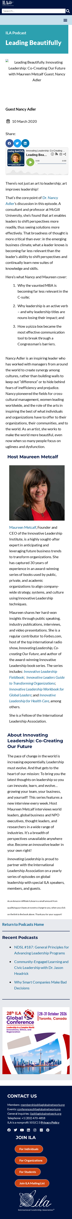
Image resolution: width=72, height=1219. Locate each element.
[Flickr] (41, 1130)
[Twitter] (15, 1130)
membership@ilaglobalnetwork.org (43, 1104)
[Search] (68, 11)
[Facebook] (9, 1130)
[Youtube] (22, 1130)
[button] (65, 20)
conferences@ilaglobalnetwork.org (39, 1109)
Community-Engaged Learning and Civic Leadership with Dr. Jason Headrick (41, 967)
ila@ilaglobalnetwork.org (45, 1113)
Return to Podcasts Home (23, 924)
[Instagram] (35, 1130)
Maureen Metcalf (22, 527)
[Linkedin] (28, 1130)
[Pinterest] (47, 1130)
